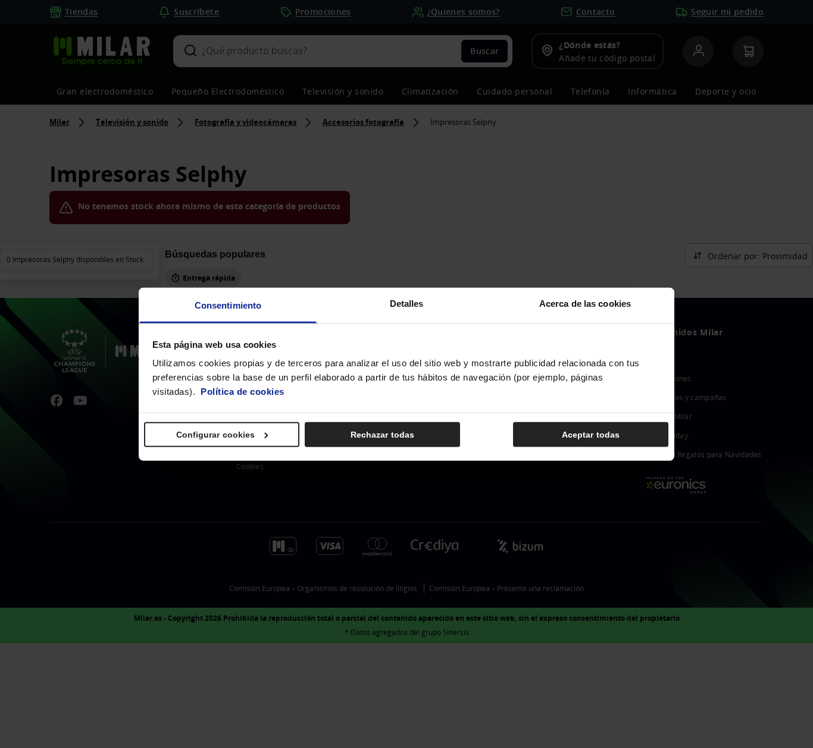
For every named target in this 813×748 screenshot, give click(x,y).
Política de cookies (242, 391)
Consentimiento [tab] (228, 305)
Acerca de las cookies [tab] (585, 303)
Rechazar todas (382, 434)
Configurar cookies (215, 434)
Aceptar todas (591, 434)
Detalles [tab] (407, 303)
